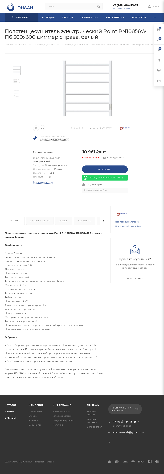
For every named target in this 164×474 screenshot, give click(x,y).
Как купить (84, 221)
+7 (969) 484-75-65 (125, 5)
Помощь (93, 405)
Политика (58, 425)
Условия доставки (62, 416)
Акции (9, 411)
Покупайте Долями (63, 420)
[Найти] (98, 6)
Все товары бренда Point (128, 226)
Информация (62, 405)
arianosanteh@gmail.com (128, 432)
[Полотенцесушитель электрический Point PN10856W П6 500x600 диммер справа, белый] (87, 88)
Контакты (34, 420)
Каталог (10, 405)
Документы (35, 425)
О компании (35, 411)
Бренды (10, 417)
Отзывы (63, 221)
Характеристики (39, 221)
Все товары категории (127, 221)
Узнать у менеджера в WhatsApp (105, 177)
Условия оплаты (61, 411)
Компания (36, 405)
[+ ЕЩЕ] (154, 17)
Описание (15, 221)
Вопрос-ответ (94, 426)
